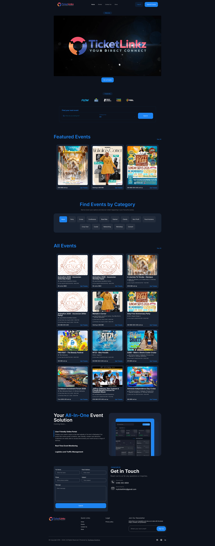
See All (159, 139)
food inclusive (149, 219)
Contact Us (108, 4)
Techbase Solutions (94, 540)
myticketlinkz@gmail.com (126, 489)
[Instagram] (161, 540)
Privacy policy (109, 521)
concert (130, 227)
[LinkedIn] (165, 540)
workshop (119, 227)
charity (125, 219)
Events (100, 4)
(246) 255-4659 (122, 483)
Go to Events (107, 80)
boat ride (104, 219)
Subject (84, 477)
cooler (96, 227)
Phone (57, 477)
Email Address (86, 469)
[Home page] (65, 4)
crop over (85, 227)
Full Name (58, 469)
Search (145, 116)
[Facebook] (157, 540)
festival (115, 219)
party (72, 219)
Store (116, 4)
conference (92, 219)
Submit (81, 506)
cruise (81, 219)
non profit (136, 219)
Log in (139, 4)
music (63, 219)
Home (93, 4)
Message (58, 485)
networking (107, 227)
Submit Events (151, 4)
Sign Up (161, 529)
